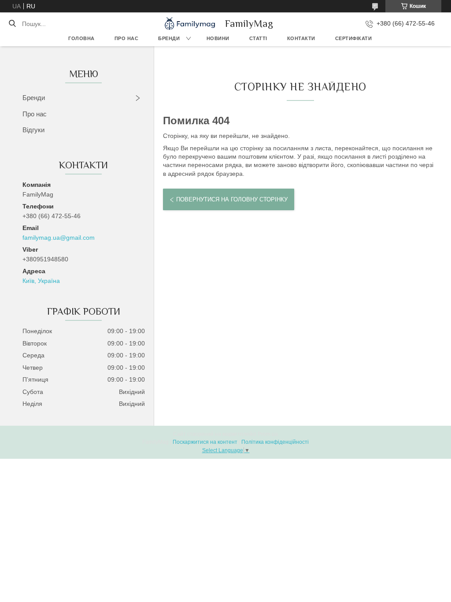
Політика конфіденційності (275, 442)
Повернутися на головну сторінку (232, 199)
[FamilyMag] (189, 23)
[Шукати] (12, 24)
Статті (258, 38)
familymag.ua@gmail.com (58, 237)
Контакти (301, 38)
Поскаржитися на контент (205, 442)
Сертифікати (353, 38)
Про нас (127, 38)
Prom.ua (268, 434)
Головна (81, 38)
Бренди (169, 38)
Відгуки (33, 130)
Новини (218, 38)
